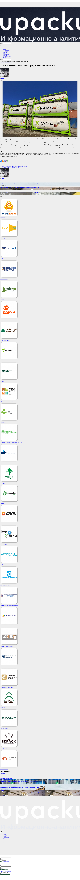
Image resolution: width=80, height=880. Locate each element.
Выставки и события (7, 56)
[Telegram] (4, 161)
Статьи (6, 51)
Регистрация (3, 856)
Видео (4, 53)
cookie (11, 877)
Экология (5, 55)
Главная (4, 834)
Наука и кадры (6, 54)
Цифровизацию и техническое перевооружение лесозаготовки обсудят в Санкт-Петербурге (19, 182)
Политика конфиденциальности (9, 842)
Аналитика (5, 52)
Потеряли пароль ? (6, 861)
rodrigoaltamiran (9, 778)
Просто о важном (4, 779)
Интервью (7, 50)
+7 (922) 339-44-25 (4, 850)
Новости (4, 49)
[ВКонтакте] (1, 161)
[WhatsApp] (7, 161)
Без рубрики (2, 773)
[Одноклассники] (3, 161)
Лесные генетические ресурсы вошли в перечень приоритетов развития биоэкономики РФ (19, 187)
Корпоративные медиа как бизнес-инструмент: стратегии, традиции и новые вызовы (18, 781)
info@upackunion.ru (4, 854)
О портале (5, 48)
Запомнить (4, 860)
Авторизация (3, 863)
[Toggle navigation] (0, 45)
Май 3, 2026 (2, 778)
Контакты (5, 57)
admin (2, 78)
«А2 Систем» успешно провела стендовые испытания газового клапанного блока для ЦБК (19, 192)
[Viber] (6, 161)
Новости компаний (8, 62)
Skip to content (3, 0)
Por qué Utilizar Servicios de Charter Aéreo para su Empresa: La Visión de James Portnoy (18, 775)
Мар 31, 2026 (3, 783)
